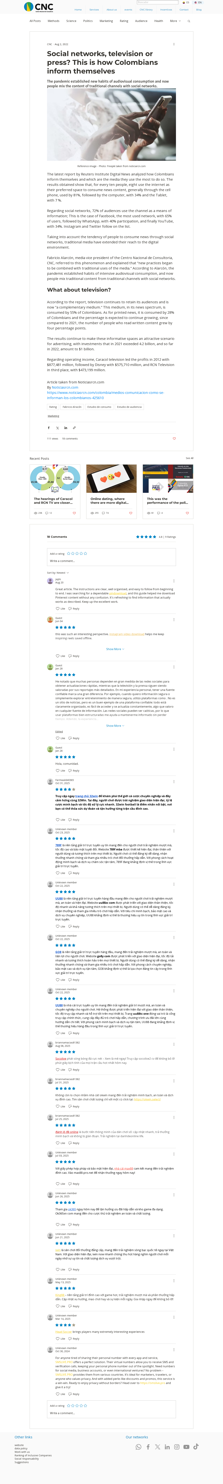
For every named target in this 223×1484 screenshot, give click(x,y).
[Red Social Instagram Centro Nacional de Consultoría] (176, 1446)
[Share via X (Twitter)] (57, 427)
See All (189, 458)
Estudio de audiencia (129, 406)
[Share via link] (74, 427)
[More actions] (174, 44)
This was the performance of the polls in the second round (167, 501)
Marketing (106, 21)
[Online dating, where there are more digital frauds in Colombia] (111, 479)
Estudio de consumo (99, 406)
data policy (21, 1448)
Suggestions (22, 1462)
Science (71, 21)
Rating (124, 21)
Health (158, 21)
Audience (141, 21)
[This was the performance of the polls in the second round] (168, 479)
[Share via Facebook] (48, 427)
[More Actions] (174, 581)
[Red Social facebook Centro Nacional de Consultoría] (148, 1446)
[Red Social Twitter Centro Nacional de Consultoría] (157, 1446)
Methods (53, 21)
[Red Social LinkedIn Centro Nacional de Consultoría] (167, 1446)
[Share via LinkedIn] (65, 427)
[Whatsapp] (138, 1446)
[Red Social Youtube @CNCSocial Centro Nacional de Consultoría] (186, 1446)
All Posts (35, 21)
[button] (94, 9)
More (173, 21)
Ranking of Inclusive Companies (33, 1455)
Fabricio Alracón (72, 406)
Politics (88, 21)
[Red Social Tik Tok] (196, 1446)
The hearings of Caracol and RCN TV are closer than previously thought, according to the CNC (54, 501)
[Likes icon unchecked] (57, 609)
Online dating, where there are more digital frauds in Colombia (108, 501)
